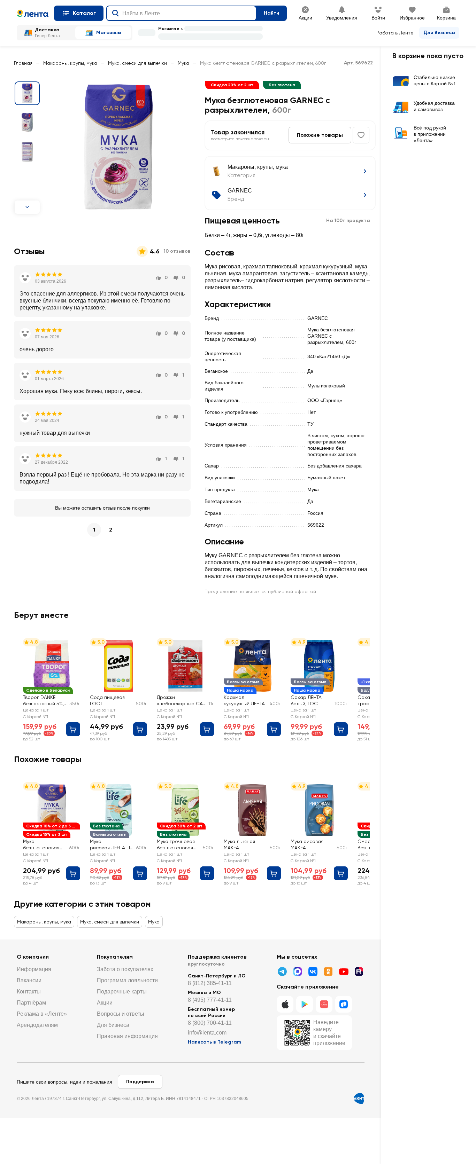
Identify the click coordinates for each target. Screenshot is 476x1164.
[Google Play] (304, 1004)
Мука (183, 63)
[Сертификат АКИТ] (358, 1098)
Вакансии (29, 980)
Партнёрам (31, 1003)
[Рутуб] (358, 971)
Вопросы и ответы (120, 1014)
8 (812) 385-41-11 (210, 983)
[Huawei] (324, 1004)
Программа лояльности (127, 980)
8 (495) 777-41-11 (210, 1000)
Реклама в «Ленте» (42, 1014)
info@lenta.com (207, 1033)
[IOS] (285, 1004)
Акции (105, 1003)
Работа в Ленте (395, 33)
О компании (33, 956)
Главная (23, 63)
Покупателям (115, 956)
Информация (34, 969)
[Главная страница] (32, 13)
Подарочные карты (122, 991)
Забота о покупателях (125, 969)
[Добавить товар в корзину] (73, 729)
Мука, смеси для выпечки (137, 63)
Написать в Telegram (214, 1042)
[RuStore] (343, 1004)
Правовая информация (127, 1036)
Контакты (29, 991)
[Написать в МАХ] (297, 971)
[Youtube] (343, 971)
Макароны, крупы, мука (70, 63)
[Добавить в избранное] (361, 135)
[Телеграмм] (282, 971)
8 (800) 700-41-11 (210, 1023)
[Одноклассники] (328, 971)
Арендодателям (37, 1025)
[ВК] (312, 971)
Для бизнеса (439, 33)
